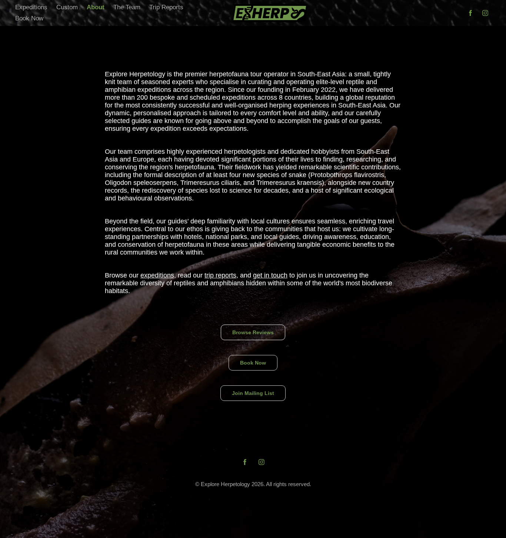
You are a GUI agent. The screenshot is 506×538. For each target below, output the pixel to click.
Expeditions (31, 7)
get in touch (270, 275)
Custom (67, 7)
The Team (126, 7)
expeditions (157, 275)
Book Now (29, 18)
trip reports (220, 275)
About (95, 7)
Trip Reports (166, 7)
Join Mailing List (253, 393)
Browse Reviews (253, 332)
